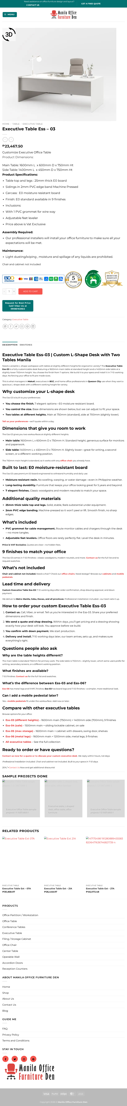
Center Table (10, 951)
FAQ (4, 1028)
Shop (5, 992)
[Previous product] (11, 139)
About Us (8, 998)
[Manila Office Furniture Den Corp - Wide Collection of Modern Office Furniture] (63, 14)
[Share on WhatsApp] (5, 326)
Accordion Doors (12, 962)
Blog (5, 1010)
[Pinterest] (33, 1059)
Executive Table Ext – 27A (100, 888)
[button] (10, 14)
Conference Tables (13, 927)
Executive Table (33, 124)
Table (16, 124)
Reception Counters (14, 968)
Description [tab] (10, 345)
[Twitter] (15, 1059)
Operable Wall (11, 956)
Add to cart (30, 291)
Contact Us (14, 767)
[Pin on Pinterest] (27, 326)
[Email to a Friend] (21, 326)
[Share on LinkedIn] (33, 326)
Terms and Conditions (15, 1040)
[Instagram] (24, 1059)
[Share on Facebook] (10, 326)
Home (5, 124)
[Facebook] (5, 1059)
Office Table (9, 921)
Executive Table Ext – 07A (16, 888)
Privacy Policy (10, 1034)
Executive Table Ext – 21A (58, 888)
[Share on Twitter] (16, 326)
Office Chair (9, 945)
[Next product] (5, 139)
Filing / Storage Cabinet (16, 938)
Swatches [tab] (26, 345)
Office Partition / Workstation (20, 915)
